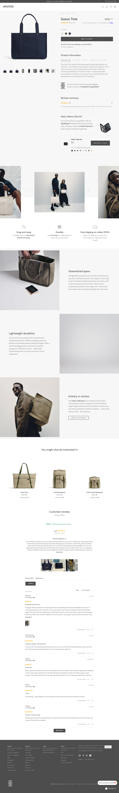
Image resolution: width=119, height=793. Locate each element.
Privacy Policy (70, 784)
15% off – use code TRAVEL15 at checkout (59, 1)
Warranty (63, 757)
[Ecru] (62, 33)
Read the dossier (78, 417)
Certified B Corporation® (89, 87)
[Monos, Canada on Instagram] (80, 756)
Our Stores (28, 750)
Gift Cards (10, 767)
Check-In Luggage (13, 755)
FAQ (62, 752)
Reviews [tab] (29, 578)
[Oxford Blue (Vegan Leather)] (74, 150)
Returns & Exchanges (67, 755)
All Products (11, 750)
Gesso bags (54, 235)
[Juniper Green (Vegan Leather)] (77, 150)
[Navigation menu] (115, 7)
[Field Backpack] (59, 475)
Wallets (9, 762)
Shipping (63, 760)
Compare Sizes (11, 770)
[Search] (103, 7)
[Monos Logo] (8, 6)
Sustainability (29, 760)
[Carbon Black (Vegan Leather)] (72, 150)
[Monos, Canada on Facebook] (83, 756)
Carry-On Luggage (13, 752)
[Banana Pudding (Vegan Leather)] (91, 150)
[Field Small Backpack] (95, 475)
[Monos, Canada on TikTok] (87, 756)
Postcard (27, 767)
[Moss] (66, 33)
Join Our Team (29, 770)
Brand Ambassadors (49, 752)
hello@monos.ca (90, 759)
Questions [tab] (39, 578)
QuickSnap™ (66, 124)
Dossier (27, 762)
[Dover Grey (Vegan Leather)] (80, 150)
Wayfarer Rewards (48, 750)
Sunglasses (10, 760)
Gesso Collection (78, 401)
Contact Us (64, 750)
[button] (65, 103)
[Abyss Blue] (70, 33)
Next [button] (48, 36)
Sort (77, 590)
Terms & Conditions (67, 762)
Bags (8, 757)
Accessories (11, 765)
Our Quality (28, 755)
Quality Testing (30, 757)
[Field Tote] (24, 475)
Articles (27, 765)
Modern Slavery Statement (94, 784)
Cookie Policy (81, 784)
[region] (59, 565)
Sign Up (108, 747)
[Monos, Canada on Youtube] (90, 756)
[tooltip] (65, 539)
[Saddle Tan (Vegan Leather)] (86, 150)
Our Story (28, 752)
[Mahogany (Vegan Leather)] (88, 150)
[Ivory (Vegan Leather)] (83, 150)
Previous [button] (9, 36)
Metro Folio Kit (86, 126)
